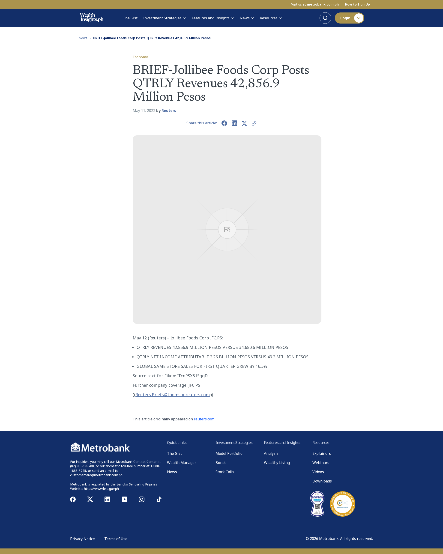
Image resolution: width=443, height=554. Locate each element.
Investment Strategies (162, 18)
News (245, 18)
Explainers (321, 453)
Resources (269, 18)
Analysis (271, 453)
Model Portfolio (229, 453)
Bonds (221, 462)
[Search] (325, 18)
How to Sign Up (357, 4)
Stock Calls (225, 471)
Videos (318, 471)
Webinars (320, 462)
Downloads (322, 481)
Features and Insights (211, 18)
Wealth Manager (181, 462)
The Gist (130, 18)
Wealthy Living (277, 462)
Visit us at (315, 4)
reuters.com (204, 419)
